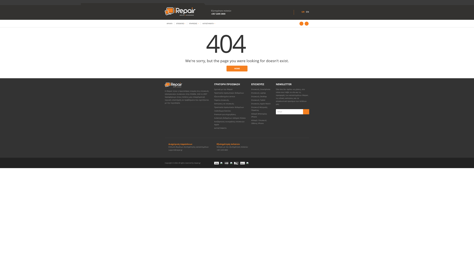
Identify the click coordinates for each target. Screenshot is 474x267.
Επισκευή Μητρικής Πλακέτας (259, 108)
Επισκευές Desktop (259, 96)
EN (307, 12)
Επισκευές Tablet (258, 100)
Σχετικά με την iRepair (223, 89)
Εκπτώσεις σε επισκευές (224, 103)
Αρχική (169, 23)
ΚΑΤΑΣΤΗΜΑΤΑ (208, 23)
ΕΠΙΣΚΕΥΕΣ (180, 23)
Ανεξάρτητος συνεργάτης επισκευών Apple (229, 123)
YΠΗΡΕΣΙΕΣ (193, 23)
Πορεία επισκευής (221, 100)
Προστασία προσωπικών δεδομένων (229, 93)
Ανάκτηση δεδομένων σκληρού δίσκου (230, 118)
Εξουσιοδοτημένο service (224, 96)
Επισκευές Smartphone (261, 89)
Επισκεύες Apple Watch (261, 103)
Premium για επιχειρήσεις (225, 114)
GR (303, 12)
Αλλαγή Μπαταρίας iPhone (259, 115)
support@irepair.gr (175, 150)
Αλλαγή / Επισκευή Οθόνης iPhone (259, 121)
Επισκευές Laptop (258, 93)
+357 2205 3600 (218, 14)
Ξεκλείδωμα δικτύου (222, 111)
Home (237, 68)
